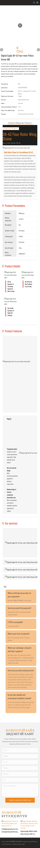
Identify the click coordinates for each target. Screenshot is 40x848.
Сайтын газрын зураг (18, 844)
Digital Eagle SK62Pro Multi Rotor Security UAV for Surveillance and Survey (29, 832)
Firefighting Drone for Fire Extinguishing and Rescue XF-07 (10, 830)
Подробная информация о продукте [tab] (20, 123)
